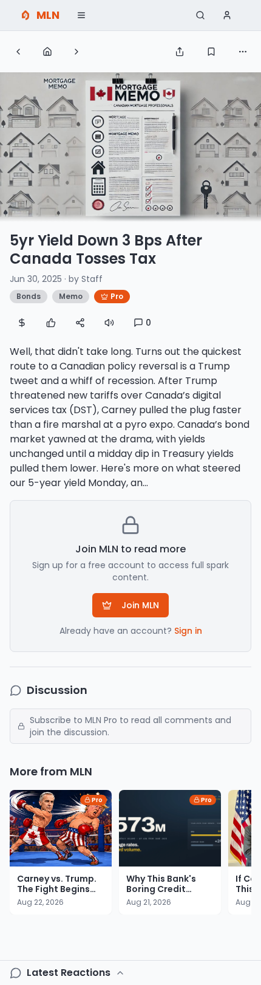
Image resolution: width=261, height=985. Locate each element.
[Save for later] (211, 51)
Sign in (188, 631)
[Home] (47, 51)
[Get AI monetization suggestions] (22, 323)
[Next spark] (76, 51)
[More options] (242, 51)
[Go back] (18, 51)
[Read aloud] (109, 323)
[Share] (179, 51)
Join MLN (140, 605)
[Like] (51, 323)
